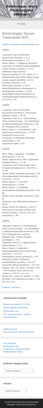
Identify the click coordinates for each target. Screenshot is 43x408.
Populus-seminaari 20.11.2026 (16, 304)
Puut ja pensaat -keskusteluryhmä (18, 332)
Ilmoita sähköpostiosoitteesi (15, 307)
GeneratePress (30, 405)
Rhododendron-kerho (12, 352)
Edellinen (6, 287)
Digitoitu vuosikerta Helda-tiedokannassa (20, 44)
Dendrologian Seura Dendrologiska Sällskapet (21, 10)
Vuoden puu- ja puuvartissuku (16, 349)
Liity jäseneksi (9, 343)
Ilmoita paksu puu (11, 311)
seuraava (16, 287)
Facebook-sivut (10, 329)
